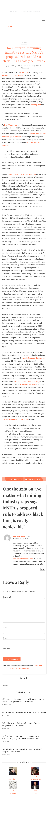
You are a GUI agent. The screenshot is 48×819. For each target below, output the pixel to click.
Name (5, 627)
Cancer (24, 42)
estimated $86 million (28, 384)
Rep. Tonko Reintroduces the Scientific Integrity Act (24, 712)
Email (5, 638)
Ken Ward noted (10, 125)
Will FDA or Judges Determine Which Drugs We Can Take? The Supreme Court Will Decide (23, 700)
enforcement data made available (22, 174)
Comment (7, 597)
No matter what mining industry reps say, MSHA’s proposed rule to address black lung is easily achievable (24, 54)
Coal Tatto (24, 72)
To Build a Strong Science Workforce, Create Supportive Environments (21, 724)
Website (6, 648)
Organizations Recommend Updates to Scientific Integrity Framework (22, 750)
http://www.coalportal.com (23, 559)
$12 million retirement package (27, 381)
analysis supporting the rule (34, 358)
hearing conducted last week (13, 75)
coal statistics (19, 536)
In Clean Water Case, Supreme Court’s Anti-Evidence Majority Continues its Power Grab (20, 737)
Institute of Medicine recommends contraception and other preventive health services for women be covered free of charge (35, 479)
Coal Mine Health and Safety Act (15, 419)
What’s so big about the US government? (15, 479)
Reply (42, 569)
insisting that (36, 104)
